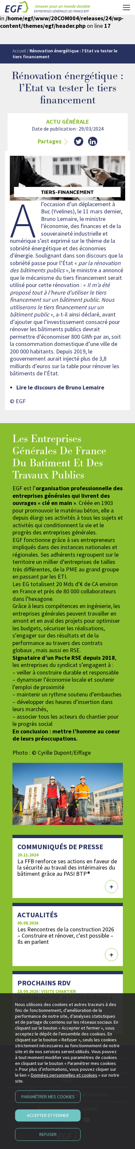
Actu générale (67, 121)
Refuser (48, 1134)
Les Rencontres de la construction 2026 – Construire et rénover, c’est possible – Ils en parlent (65, 935)
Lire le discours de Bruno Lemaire (60, 387)
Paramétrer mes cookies (48, 1097)
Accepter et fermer (48, 1115)
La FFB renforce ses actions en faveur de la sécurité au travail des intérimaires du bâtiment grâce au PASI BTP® (67, 867)
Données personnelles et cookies (64, 1075)
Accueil (19, 51)
